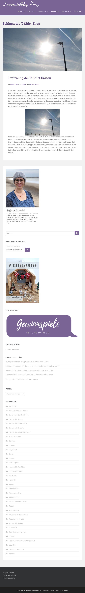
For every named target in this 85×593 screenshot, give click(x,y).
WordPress (65, 591)
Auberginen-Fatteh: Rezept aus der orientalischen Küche (27, 362)
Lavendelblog (21, 591)
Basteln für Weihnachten (18, 423)
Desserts (12, 441)
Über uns (77, 11)
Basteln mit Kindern (16, 428)
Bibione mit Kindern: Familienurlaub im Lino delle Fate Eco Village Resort (33, 366)
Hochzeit (12, 480)
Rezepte (30, 11)
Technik (12, 536)
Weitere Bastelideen (16, 549)
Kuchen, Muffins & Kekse (18, 502)
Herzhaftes (13, 476)
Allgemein (12, 406)
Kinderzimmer (14, 497)
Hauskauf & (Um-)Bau (17, 467)
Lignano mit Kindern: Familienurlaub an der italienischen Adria (29, 375)
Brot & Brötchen (15, 436)
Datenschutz (37, 591)
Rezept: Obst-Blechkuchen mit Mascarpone (22, 379)
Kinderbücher (14, 489)
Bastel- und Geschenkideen (19, 415)
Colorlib (51, 591)
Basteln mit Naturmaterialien (20, 432)
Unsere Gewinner (12, 349)
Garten (11, 454)
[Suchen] (77, 233)
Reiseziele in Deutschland (18, 515)
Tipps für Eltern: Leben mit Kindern (22, 541)
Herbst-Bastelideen (16, 471)
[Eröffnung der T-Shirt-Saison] (42, 49)
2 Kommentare (34, 84)
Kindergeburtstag (15, 493)
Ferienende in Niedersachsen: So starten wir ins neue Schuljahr (29, 370)
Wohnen (54, 11)
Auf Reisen (42, 11)
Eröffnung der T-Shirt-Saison (29, 78)
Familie (20, 11)
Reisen (11, 506)
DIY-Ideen (65, 11)
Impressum (29, 591)
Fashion (12, 445)
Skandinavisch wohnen (17, 532)
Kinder (11, 484)
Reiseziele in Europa (16, 519)
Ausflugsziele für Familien (18, 410)
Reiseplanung (14, 510)
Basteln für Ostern (16, 419)
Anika (24, 84)
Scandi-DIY (13, 528)
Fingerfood (13, 450)
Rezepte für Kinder (16, 523)
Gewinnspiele (14, 463)
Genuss (11, 458)
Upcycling (12, 545)
